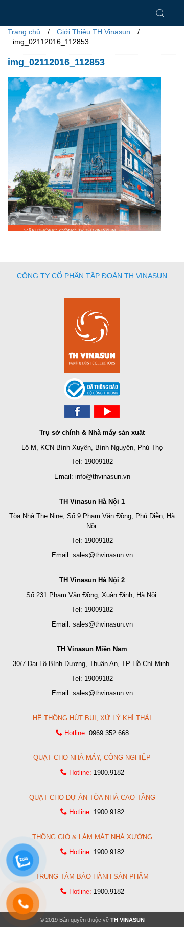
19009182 (98, 462)
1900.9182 (109, 772)
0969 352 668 (109, 733)
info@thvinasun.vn (102, 476)
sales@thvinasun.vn (103, 555)
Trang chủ (24, 32)
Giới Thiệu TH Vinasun (93, 32)
